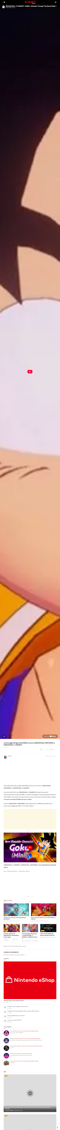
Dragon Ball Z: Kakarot (24, 871)
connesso (11, 955)
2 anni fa (5, 747)
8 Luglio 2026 (16, 920)
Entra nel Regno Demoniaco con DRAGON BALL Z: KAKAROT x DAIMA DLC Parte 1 (29, 936)
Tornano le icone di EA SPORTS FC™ (14, 1020)
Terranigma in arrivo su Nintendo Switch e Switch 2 (17, 1006)
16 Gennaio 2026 (45, 920)
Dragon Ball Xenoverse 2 (12, 871)
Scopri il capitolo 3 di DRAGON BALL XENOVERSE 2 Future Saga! (11, 935)
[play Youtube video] (30, 847)
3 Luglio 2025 (53, 937)
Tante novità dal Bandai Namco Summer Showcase (47, 934)
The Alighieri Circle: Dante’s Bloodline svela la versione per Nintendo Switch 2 (23, 1011)
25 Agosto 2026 (19, 1110)
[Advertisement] (30, 770)
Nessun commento (9, 920)
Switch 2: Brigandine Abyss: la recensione (16, 1015)
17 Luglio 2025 (35, 940)
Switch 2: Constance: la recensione (24, 1053)
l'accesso (9, 946)
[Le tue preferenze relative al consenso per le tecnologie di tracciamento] (57, 1127)
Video (6, 914)
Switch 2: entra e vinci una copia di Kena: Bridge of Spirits (25, 1031)
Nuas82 (9, 756)
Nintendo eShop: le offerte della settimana (14, 1000)
